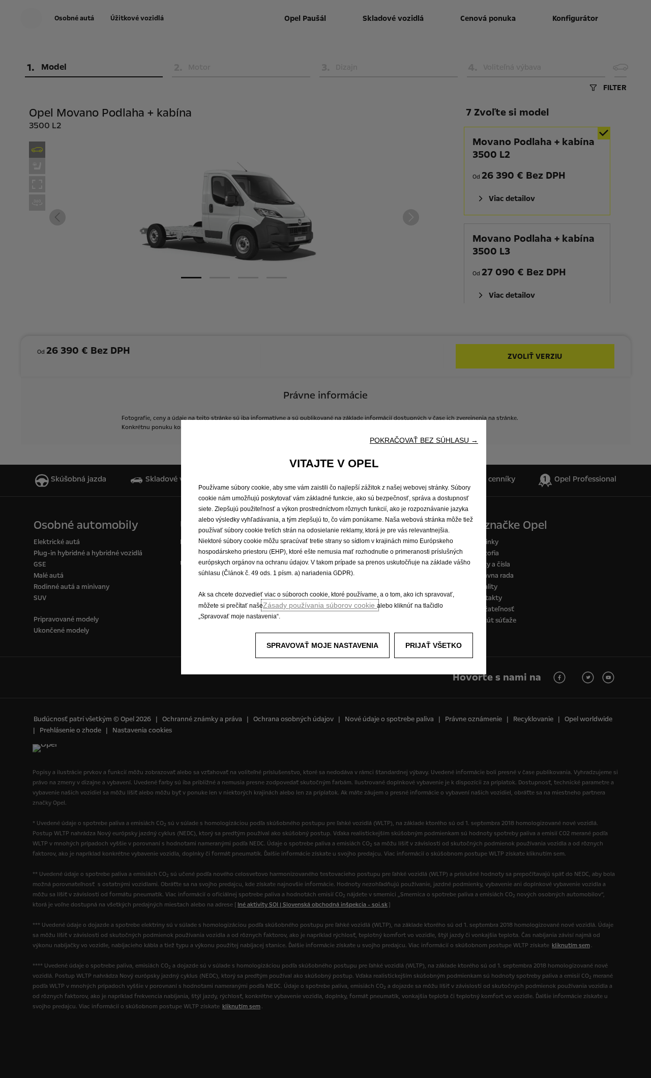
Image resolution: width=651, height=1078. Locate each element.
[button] (424, 440)
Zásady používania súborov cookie (320, 605)
